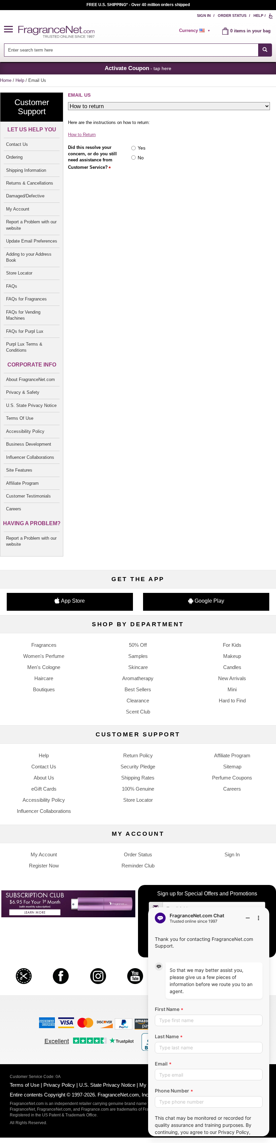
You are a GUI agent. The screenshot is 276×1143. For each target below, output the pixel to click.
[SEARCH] (265, 50)
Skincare (138, 667)
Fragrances (44, 645)
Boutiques (44, 689)
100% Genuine (138, 789)
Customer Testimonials (28, 496)
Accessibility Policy (25, 431)
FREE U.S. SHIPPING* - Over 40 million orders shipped (138, 4)
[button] (11, 29)
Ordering (14, 157)
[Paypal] (123, 1023)
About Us (44, 778)
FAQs (11, 286)
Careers (13, 508)
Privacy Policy (59, 1085)
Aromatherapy (137, 678)
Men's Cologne (43, 667)
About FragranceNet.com (30, 379)
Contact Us (17, 144)
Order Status (232, 15)
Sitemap (232, 766)
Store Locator (19, 273)
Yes (141, 148)
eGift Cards (44, 789)
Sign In (204, 15)
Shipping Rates (137, 778)
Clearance (138, 700)
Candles (232, 667)
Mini (232, 689)
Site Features (19, 470)
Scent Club (138, 712)
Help (258, 15)
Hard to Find (232, 700)
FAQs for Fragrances (26, 298)
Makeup (232, 656)
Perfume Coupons (232, 778)
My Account (17, 209)
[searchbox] (131, 50)
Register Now (44, 865)
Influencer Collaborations (30, 457)
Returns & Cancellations (29, 183)
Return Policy (138, 755)
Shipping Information (26, 170)
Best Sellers (138, 689)
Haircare (43, 678)
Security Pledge (137, 766)
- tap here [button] (138, 68)
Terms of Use (24, 1085)
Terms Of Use (19, 418)
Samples (138, 656)
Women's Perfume (43, 656)
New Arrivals (232, 678)
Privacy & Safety (22, 392)
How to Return (82, 134)
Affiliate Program (22, 483)
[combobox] (138, 50)
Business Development (28, 444)
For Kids (232, 645)
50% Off (138, 645)
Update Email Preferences (31, 241)
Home (5, 80)
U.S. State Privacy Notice (31, 405)
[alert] (195, 30)
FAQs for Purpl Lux (24, 331)
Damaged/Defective (25, 195)
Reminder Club (138, 865)
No (141, 157)
